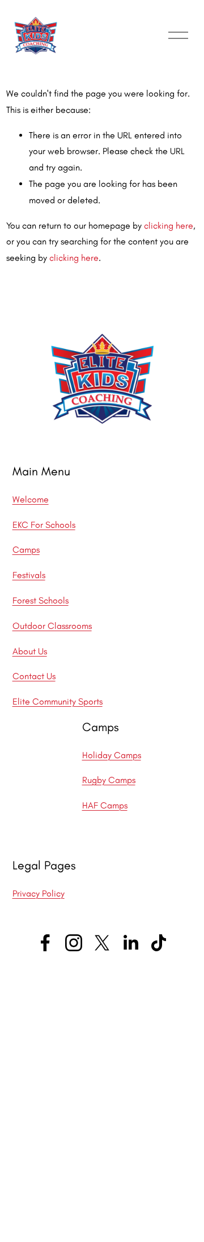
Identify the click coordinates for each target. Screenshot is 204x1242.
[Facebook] (45, 943)
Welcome (30, 499)
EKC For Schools (43, 524)
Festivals (28, 575)
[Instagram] (74, 943)
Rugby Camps (108, 780)
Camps (26, 549)
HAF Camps (105, 805)
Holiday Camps (111, 755)
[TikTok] (159, 943)
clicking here (168, 225)
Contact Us (34, 676)
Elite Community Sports (57, 701)
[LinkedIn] (130, 943)
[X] (102, 943)
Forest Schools (40, 600)
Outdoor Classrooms (52, 625)
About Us (29, 651)
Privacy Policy (38, 893)
